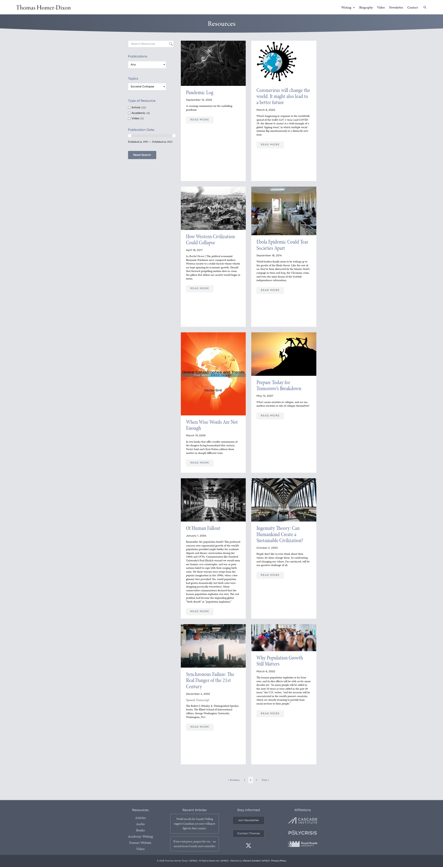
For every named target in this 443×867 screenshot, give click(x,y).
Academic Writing (140, 836)
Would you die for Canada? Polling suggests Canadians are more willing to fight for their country (194, 823)
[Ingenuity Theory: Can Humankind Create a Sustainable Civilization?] (283, 499)
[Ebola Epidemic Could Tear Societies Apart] (283, 210)
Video (140, 848)
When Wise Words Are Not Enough (212, 425)
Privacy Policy (278, 861)
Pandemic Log (199, 92)
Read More (199, 119)
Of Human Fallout (203, 528)
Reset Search (142, 155)
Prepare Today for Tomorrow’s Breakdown (278, 385)
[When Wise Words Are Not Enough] (213, 373)
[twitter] (248, 845)
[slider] (129, 135)
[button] (353, 7)
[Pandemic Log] (213, 63)
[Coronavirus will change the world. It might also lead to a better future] (283, 62)
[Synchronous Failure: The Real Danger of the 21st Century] (213, 645)
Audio (140, 823)
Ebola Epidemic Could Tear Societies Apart (282, 244)
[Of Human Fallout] (213, 499)
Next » (265, 780)
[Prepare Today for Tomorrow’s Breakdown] (283, 354)
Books (140, 830)
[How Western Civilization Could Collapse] (213, 208)
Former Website (140, 842)
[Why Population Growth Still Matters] (283, 637)
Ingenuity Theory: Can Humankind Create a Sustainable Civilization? (279, 534)
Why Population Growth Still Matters (279, 660)
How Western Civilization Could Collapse (210, 239)
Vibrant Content (252, 861)
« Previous (233, 780)
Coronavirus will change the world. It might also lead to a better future (283, 96)
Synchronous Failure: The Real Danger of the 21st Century (210, 680)
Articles (140, 817)
